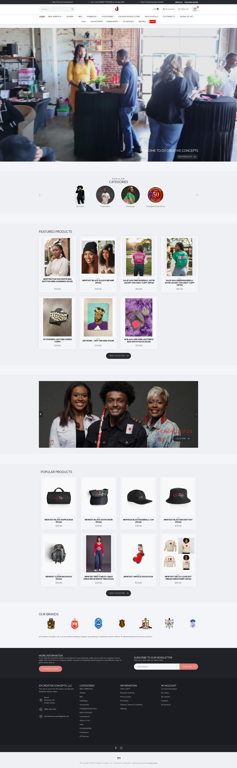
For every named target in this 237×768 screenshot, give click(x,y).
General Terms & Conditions (131, 705)
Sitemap (123, 708)
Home (42, 16)
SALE (152, 21)
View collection (117, 356)
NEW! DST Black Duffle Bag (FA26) (59, 521)
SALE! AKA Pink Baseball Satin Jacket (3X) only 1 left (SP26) (139, 281)
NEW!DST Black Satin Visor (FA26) (99, 521)
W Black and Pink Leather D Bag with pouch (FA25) (139, 340)
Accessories (107, 16)
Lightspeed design (138, 763)
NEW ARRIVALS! (54, 16)
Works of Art (186, 16)
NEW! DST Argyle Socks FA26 (138, 577)
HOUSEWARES (97, 21)
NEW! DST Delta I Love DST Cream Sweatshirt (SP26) (178, 578)
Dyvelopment (152, 763)
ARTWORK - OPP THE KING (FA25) (98, 341)
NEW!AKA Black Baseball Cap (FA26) (138, 521)
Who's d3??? (125, 689)
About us (179, 2)
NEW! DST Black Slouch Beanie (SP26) (98, 281)
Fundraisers (112, 21)
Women (69, 16)
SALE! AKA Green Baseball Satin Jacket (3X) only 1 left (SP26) (180, 282)
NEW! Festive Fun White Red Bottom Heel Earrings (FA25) (57, 280)
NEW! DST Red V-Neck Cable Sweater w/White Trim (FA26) (98, 578)
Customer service (191, 2)
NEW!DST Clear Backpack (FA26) (59, 578)
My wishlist (165, 697)
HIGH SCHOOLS (151, 16)
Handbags (92, 16)
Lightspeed (126, 763)
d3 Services (128, 21)
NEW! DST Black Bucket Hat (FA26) (178, 521)
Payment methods (127, 693)
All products (166, 705)
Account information (169, 689)
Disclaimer (124, 701)
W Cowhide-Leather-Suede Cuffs (57, 340)
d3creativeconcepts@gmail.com (56, 716)
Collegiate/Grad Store (129, 16)
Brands (142, 21)
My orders (165, 693)
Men (80, 16)
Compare (164, 701)
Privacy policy (125, 697)
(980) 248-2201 (50, 709)
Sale (83, 21)
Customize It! (169, 16)
